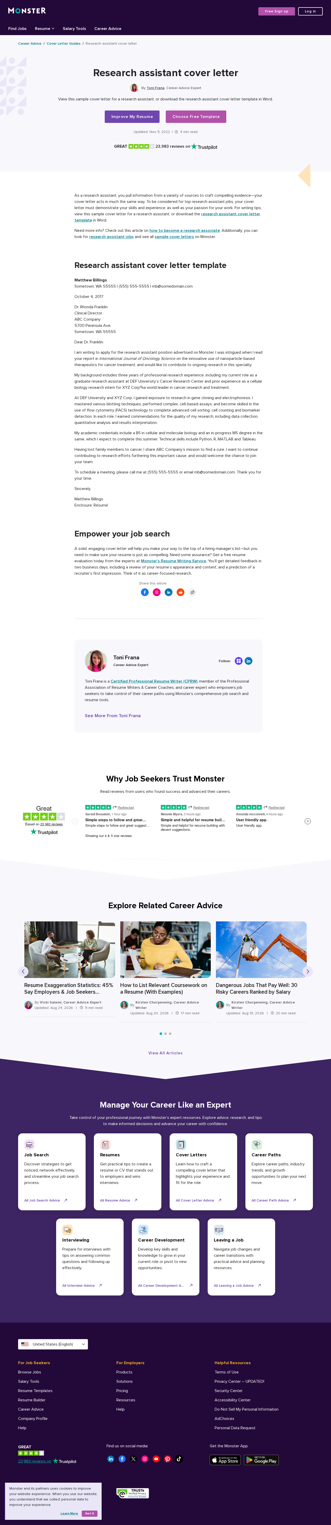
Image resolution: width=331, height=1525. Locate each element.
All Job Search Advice (42, 1200)
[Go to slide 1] (161, 1033)
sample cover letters (174, 236)
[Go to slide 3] (170, 1033)
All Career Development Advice (164, 1285)
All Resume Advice (115, 1200)
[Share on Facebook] (145, 592)
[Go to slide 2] (165, 1033)
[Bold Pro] (239, 661)
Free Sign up (276, 11)
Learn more (69, 1513)
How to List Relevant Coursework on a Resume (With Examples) (163, 988)
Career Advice (29, 43)
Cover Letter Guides (63, 43)
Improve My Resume (132, 116)
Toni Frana (155, 88)
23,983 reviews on (34, 1461)
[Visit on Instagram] (157, 592)
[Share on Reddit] (180, 592)
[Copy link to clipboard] (192, 592)
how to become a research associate (184, 230)
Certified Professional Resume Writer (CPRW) (154, 681)
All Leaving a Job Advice (234, 1285)
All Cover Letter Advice (195, 1200)
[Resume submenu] (53, 28)
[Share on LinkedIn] (168, 592)
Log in (310, 11)
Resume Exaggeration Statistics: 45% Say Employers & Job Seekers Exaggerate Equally (68, 988)
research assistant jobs (111, 236)
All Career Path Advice (270, 1200)
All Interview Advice (78, 1285)
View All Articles (165, 1053)
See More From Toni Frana (113, 715)
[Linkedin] (248, 661)
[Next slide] (308, 971)
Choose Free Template (196, 116)
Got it (89, 1513)
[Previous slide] (23, 971)
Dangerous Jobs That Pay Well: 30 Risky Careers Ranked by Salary (256, 988)
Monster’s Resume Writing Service (173, 561)
